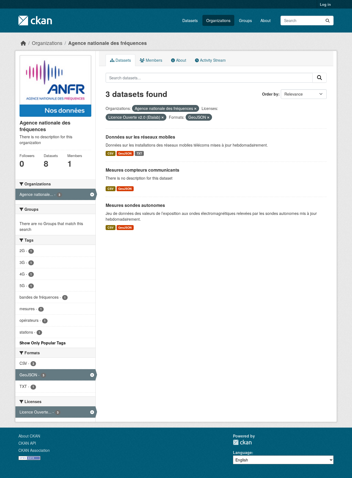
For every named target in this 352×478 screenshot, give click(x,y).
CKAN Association (34, 450)
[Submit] (327, 20)
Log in (325, 4)
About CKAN (29, 436)
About (265, 20)
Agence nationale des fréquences (107, 42)
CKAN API (27, 443)
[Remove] (195, 108)
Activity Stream (212, 60)
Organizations (218, 20)
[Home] (23, 42)
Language (242, 452)
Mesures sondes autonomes (135, 205)
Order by (270, 94)
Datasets (190, 20)
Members (153, 60)
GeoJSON (125, 153)
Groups (245, 20)
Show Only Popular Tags (43, 342)
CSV (111, 153)
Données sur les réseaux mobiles (140, 137)
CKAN (242, 442)
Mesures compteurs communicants (142, 170)
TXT (139, 153)
